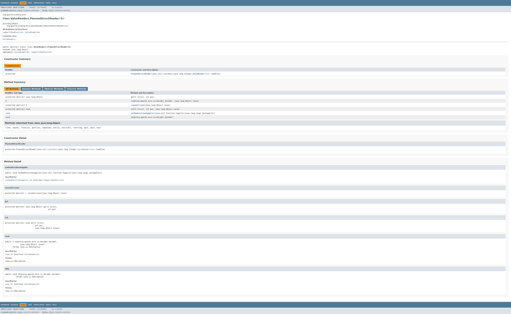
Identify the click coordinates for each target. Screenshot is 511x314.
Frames (32, 7)
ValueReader (31, 32)
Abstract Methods (53, 89)
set (132, 109)
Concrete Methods (76, 89)
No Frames (42, 7)
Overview (5, 3)
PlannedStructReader (141, 74)
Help (54, 3)
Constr (27, 11)
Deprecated (39, 3)
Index (48, 3)
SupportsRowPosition (13, 32)
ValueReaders (9, 39)
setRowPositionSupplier (142, 113)
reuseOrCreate (138, 105)
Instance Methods (31, 89)
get (132, 97)
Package (14, 3)
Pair (170, 74)
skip (133, 117)
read (133, 101)
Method (35, 11)
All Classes (57, 7)
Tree (30, 3)
